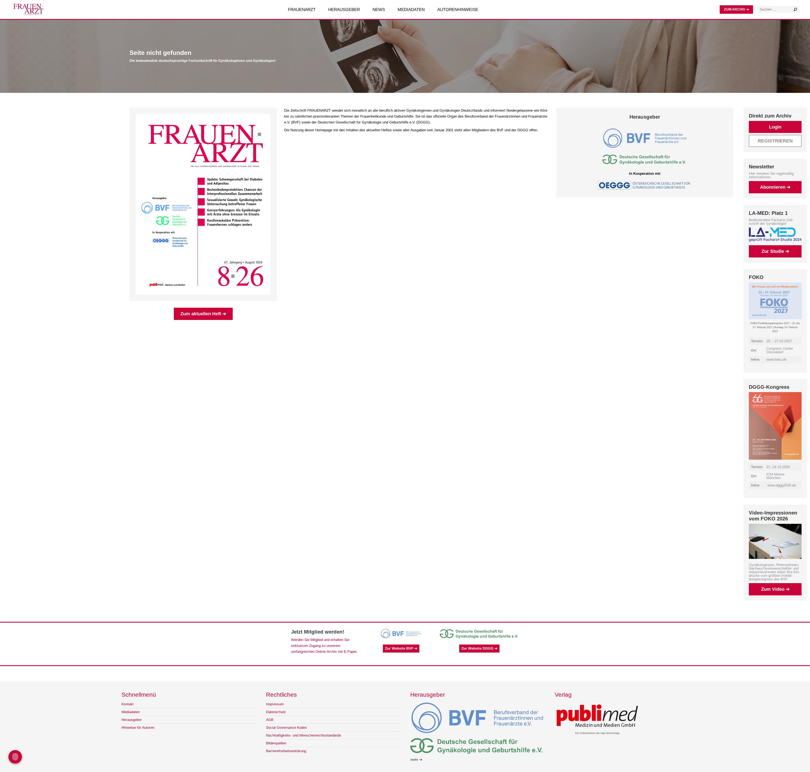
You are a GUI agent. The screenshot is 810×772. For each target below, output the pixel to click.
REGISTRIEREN (775, 141)
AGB (269, 720)
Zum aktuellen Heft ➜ (203, 313)
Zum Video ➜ (775, 589)
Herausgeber (132, 720)
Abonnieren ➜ (775, 187)
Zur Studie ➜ (775, 251)
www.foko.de (776, 360)
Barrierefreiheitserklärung (286, 751)
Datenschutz (276, 712)
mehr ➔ (416, 760)
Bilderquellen (276, 743)
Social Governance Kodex (286, 727)
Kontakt (128, 704)
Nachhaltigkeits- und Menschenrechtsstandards (303, 735)
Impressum (275, 704)
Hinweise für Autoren (138, 727)
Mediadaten (131, 712)
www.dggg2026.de (781, 485)
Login (775, 127)
